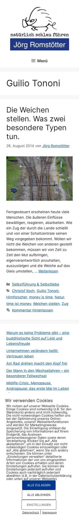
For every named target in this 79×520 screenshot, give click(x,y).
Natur (59, 297)
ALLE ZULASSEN (39, 485)
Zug (65, 304)
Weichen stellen (46, 304)
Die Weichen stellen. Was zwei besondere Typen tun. (36, 123)
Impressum (49, 512)
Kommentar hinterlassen (32, 310)
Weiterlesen (48, 271)
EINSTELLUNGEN (39, 504)
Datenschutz (30, 512)
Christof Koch (23, 291)
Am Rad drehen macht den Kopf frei (36, 363)
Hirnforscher (16, 297)
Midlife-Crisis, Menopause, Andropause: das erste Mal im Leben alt (37, 388)
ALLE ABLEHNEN (39, 495)
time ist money (18, 304)
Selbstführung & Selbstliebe (35, 284)
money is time (41, 297)
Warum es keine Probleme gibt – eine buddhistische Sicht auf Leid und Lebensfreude (37, 338)
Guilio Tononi (48, 291)
